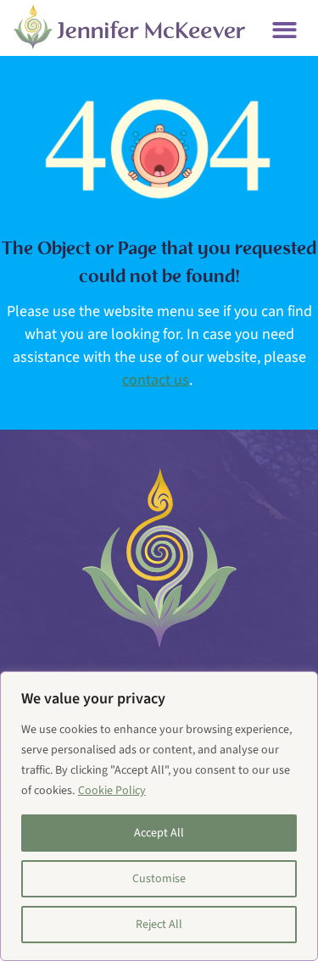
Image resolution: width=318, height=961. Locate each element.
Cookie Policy (112, 790)
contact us (155, 380)
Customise (159, 878)
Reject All (159, 924)
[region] (159, 816)
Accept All (159, 833)
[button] (284, 30)
